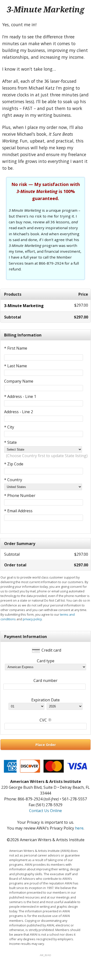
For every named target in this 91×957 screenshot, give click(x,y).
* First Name (15, 348)
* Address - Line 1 (20, 396)
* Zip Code (13, 464)
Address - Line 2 (18, 411)
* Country (13, 479)
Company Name (18, 381)
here (79, 828)
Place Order (45, 744)
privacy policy (32, 619)
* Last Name (15, 366)
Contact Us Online (45, 810)
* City (9, 427)
